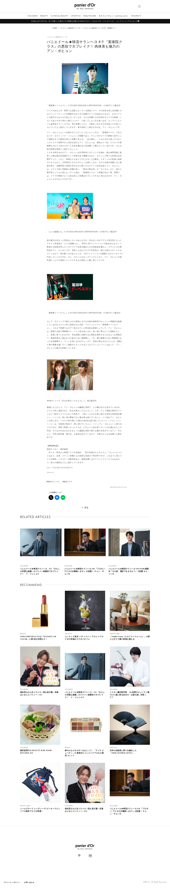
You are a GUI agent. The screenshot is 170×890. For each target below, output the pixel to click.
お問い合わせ (29, 882)
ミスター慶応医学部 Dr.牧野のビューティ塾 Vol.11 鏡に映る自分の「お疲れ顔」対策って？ (130, 694)
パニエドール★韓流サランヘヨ (70, 28)
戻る (86, 507)
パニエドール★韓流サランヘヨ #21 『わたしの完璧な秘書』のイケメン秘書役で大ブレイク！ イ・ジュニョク (40, 571)
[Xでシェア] (51, 497)
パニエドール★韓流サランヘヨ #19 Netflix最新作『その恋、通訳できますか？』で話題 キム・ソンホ (128, 571)
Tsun (125, 487)
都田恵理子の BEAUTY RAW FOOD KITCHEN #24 (36, 751)
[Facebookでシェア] (57, 497)
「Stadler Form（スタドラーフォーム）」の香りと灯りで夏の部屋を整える (130, 638)
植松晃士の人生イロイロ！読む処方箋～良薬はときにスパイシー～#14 (84, 810)
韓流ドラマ (67, 482)
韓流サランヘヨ (52, 482)
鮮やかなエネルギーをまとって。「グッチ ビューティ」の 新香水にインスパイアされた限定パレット (84, 752)
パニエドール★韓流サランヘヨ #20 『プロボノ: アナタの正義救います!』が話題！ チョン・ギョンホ (84, 571)
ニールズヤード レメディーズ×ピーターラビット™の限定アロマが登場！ (40, 810)
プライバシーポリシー (11, 882)
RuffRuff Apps (116, 487)
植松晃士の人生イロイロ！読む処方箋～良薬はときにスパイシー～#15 (39, 693)
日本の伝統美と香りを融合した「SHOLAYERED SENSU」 (123, 751)
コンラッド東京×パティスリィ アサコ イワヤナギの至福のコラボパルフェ (84, 638)
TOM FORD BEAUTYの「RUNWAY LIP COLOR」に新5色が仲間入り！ (38, 638)
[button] (139, 6)
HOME (55, 28)
